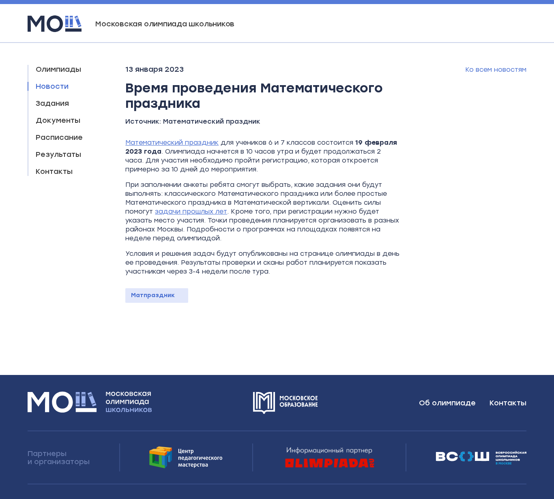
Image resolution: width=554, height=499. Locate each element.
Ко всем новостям (495, 69)
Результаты (58, 154)
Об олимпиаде (447, 403)
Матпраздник (153, 295)
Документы (58, 120)
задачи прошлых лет (191, 211)
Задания (52, 103)
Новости (52, 86)
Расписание (59, 137)
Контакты (54, 171)
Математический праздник (211, 121)
